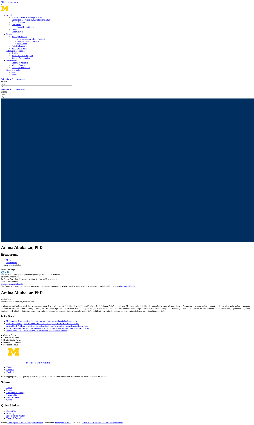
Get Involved (17, 32)
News (14, 75)
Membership (11, 60)
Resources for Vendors (15, 416)
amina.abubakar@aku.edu (12, 284)
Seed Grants (22, 44)
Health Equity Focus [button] (12, 340)
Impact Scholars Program (22, 55)
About (9, 15)
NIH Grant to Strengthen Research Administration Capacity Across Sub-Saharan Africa (42, 323)
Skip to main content (9, 2)
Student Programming (21, 58)
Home (9, 260)
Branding (10, 413)
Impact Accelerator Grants (28, 41)
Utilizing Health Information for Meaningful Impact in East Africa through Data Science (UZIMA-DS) (49, 328)
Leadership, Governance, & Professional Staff (31, 20)
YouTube (10, 372)
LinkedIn (10, 370)
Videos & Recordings (15, 418)
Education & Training (15, 51)
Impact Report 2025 (25, 27)
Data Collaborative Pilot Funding (31, 39)
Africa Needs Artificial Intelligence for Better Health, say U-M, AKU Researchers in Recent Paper (47, 326)
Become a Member (128, 286)
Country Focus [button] (9, 335)
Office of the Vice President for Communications (102, 423)
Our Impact (16, 24)
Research (10, 34)
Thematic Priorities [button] (11, 337)
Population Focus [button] (10, 345)
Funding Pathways (19, 36)
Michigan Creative (62, 423)
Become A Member (20, 63)
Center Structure (18, 22)
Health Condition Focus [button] (13, 342)
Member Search (18, 65)
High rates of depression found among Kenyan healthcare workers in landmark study (41, 321)
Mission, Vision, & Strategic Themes (27, 17)
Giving (14, 29)
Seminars (15, 53)
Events (14, 72)
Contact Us (11, 411)
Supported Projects (19, 48)
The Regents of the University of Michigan (25, 423)
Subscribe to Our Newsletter (13, 79)
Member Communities (21, 67)
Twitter (9, 367)
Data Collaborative (19, 46)
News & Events (13, 70)
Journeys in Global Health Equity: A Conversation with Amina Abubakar (36, 331)
